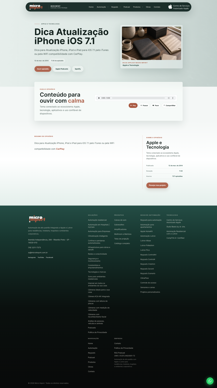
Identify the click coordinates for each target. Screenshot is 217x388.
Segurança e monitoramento (94, 259)
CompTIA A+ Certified (175, 238)
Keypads (114, 7)
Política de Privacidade (97, 332)
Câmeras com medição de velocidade (99, 309)
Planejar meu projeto (157, 185)
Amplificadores (120, 229)
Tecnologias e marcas (97, 272)
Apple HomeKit (146, 231)
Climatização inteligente (98, 236)
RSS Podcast (119, 353)
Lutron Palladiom (147, 245)
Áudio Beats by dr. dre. (176, 227)
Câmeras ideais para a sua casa (99, 291)
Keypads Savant (147, 269)
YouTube (41, 257)
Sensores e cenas (147, 287)
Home (91, 7)
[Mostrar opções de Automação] (108, 7)
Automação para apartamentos (147, 226)
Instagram (32, 257)
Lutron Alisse (145, 240)
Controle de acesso (148, 283)
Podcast (127, 7)
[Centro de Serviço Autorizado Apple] (177, 7)
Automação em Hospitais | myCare (99, 226)
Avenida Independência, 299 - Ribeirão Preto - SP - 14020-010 (49, 241)
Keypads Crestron (147, 264)
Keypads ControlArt (148, 255)
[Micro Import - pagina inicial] (37, 218)
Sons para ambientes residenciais (96, 277)
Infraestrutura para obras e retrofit (99, 248)
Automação (101, 7)
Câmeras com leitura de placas (97, 302)
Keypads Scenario (147, 273)
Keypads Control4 (147, 259)
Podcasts (92, 328)
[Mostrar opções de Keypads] (120, 7)
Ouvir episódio (43, 69)
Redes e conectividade (97, 254)
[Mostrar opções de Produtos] (142, 7)
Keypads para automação (150, 220)
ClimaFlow (144, 278)
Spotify (78, 69)
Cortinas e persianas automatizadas (96, 241)
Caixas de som (120, 220)
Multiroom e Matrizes (122, 234)
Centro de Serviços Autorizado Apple (174, 221)
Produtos (136, 7)
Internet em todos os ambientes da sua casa (97, 284)
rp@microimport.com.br (38, 252)
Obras (148, 7)
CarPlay (60, 149)
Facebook (49, 257)
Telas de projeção (121, 239)
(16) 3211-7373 (34, 247)
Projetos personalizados (150, 292)
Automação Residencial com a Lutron (176, 232)
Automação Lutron (147, 236)
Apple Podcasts (62, 69)
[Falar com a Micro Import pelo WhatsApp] (209, 380)
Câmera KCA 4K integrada (99, 296)
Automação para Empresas (99, 231)
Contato (157, 7)
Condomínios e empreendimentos (95, 266)
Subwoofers (119, 225)
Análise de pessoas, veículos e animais (96, 322)
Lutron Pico (145, 250)
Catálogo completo (122, 243)
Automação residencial (97, 220)
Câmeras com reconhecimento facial (97, 315)
